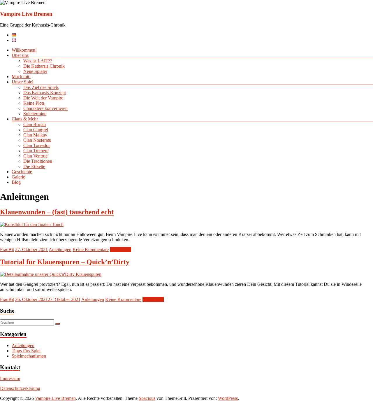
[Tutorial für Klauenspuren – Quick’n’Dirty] (50, 274)
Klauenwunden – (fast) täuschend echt (57, 212)
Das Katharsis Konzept (44, 92)
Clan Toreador (36, 145)
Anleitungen (60, 249)
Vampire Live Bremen (26, 14)
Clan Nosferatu (37, 140)
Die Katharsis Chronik (44, 66)
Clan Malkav (35, 134)
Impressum (10, 378)
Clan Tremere (35, 150)
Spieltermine (34, 113)
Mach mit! (21, 76)
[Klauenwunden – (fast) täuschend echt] (32, 224)
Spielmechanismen (29, 355)
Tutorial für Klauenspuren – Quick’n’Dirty (64, 262)
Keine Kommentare (91, 249)
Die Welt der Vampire (43, 97)
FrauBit (7, 249)
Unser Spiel (22, 81)
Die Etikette (34, 166)
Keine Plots (34, 103)
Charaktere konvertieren (45, 108)
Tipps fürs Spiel (26, 350)
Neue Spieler (35, 71)
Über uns (20, 55)
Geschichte (22, 171)
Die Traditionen (37, 161)
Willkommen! (24, 50)
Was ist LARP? (37, 60)
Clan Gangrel (35, 129)
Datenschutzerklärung (20, 388)
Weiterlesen (120, 249)
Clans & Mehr (25, 118)
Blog (16, 182)
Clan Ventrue (35, 155)
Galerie (18, 176)
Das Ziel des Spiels (41, 87)
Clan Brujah (34, 124)
